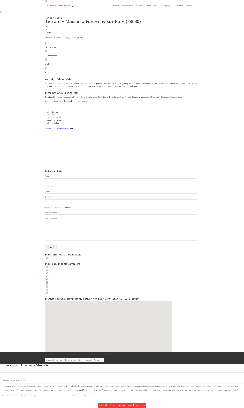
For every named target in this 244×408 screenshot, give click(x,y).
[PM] (62, 5)
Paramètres (98, 360)
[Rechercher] (196, 5)
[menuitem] (115, 5)
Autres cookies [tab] (64, 396)
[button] (86, 341)
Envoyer (51, 247)
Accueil (48, 27)
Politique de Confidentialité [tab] (82, 396)
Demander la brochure (64, 128)
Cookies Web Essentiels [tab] (9, 396)
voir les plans (50, 128)
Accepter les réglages (54, 360)
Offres (48, 32)
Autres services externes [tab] (48, 396)
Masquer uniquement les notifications (78, 360)
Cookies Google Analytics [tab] (29, 396)
